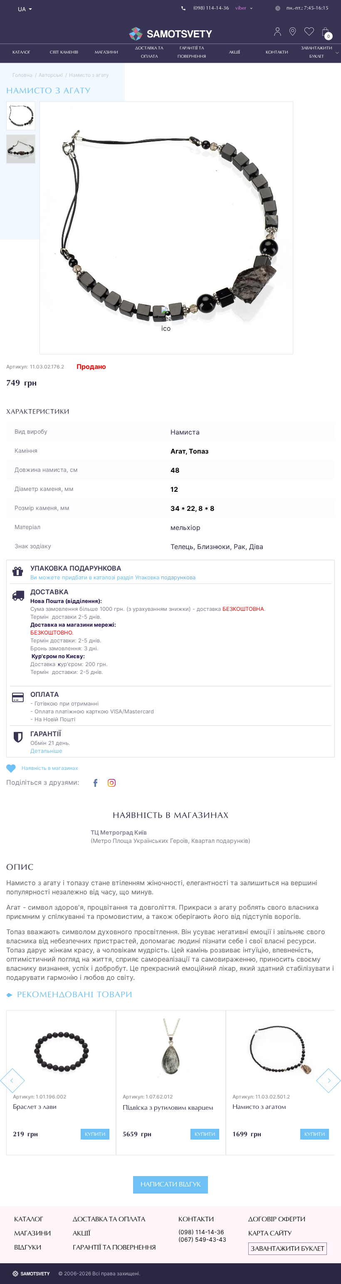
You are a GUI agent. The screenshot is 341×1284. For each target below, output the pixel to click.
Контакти (277, 53)
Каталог (21, 53)
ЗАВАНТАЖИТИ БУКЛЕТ (316, 52)
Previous (12, 1081)
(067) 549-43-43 (202, 1239)
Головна (22, 75)
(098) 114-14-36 (201, 1231)
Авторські (51, 75)
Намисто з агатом (259, 1107)
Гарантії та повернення (192, 52)
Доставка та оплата (149, 52)
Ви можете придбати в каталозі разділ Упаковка (95, 577)
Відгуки (27, 1248)
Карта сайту (270, 1233)
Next (328, 1081)
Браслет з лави (35, 1107)
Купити (95, 1134)
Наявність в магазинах (50, 768)
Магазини (106, 53)
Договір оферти (276, 1219)
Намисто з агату (89, 75)
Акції (234, 53)
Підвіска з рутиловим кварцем (168, 1108)
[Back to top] (323, 1266)
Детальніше (46, 750)
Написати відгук (171, 1184)
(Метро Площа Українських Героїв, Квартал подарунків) (170, 836)
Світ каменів (64, 53)
